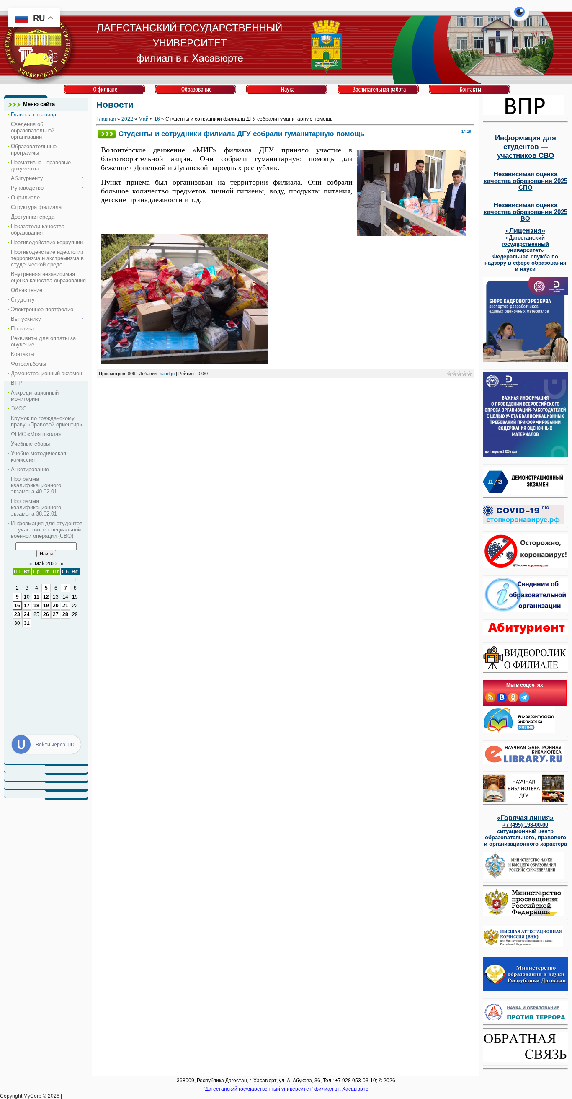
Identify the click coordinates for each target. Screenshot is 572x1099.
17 (27, 606)
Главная (106, 119)
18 (36, 606)
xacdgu (167, 373)
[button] (519, 16)
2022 (127, 119)
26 (46, 614)
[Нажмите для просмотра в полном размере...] (184, 362)
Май (144, 119)
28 (65, 614)
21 (65, 606)
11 (36, 597)
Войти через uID (55, 745)
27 (56, 614)
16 (17, 606)
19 (46, 606)
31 (27, 623)
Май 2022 (46, 564)
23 (17, 614)
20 (56, 606)
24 (27, 614)
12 (46, 597)
